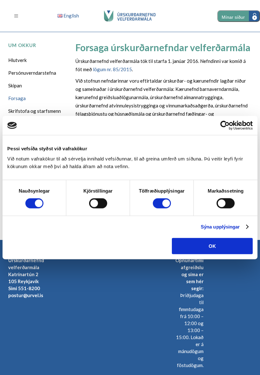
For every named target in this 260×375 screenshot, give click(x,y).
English (70, 15)
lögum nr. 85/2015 (112, 69)
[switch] (98, 203)
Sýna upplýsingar (220, 226)
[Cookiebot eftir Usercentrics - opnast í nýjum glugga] (225, 125)
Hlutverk (17, 60)
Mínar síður (233, 17)
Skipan (15, 85)
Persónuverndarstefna (32, 73)
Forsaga (17, 98)
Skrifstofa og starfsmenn (34, 111)
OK (212, 246)
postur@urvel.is (25, 295)
